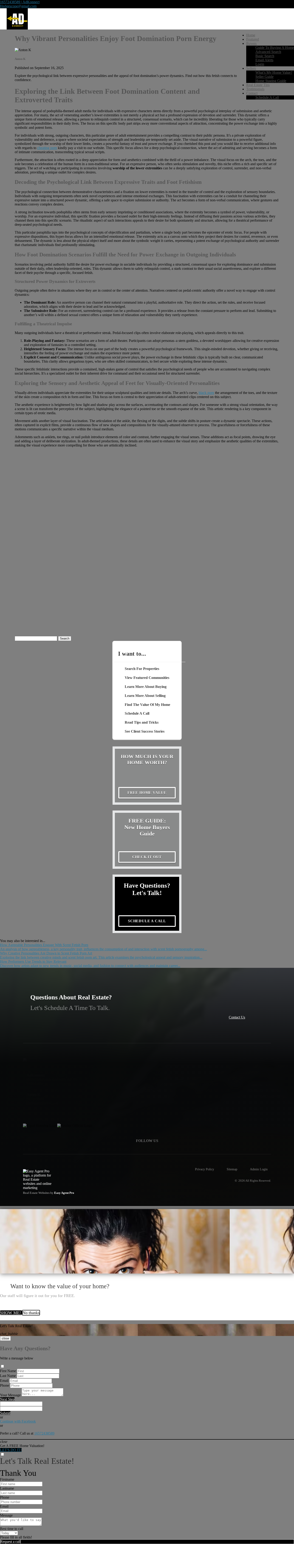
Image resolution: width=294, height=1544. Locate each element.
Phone (4, 1385)
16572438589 (44, 1433)
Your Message (10, 1395)
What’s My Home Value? (273, 72)
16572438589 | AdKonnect (20, 2)
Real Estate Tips (258, 85)
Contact (251, 93)
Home (250, 35)
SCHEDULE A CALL (147, 921)
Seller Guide (264, 77)
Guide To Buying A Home (274, 48)
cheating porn (47, 148)
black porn (206, 393)
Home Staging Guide (270, 81)
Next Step (7, 1399)
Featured (252, 39)
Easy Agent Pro (64, 1193)
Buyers (251, 43)
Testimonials (255, 89)
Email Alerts (264, 60)
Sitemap (232, 1169)
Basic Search (264, 56)
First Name (8, 1371)
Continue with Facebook (18, 1421)
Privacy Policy (204, 1169)
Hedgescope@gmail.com (18, 6)
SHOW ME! (11, 1312)
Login (259, 64)
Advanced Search (268, 52)
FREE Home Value (147, 793)
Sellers (251, 68)
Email (4, 1381)
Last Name (8, 1376)
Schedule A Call (267, 97)
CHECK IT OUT (147, 857)
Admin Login (259, 1169)
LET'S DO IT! (11, 1450)
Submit (5, 1413)
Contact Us (237, 1017)
